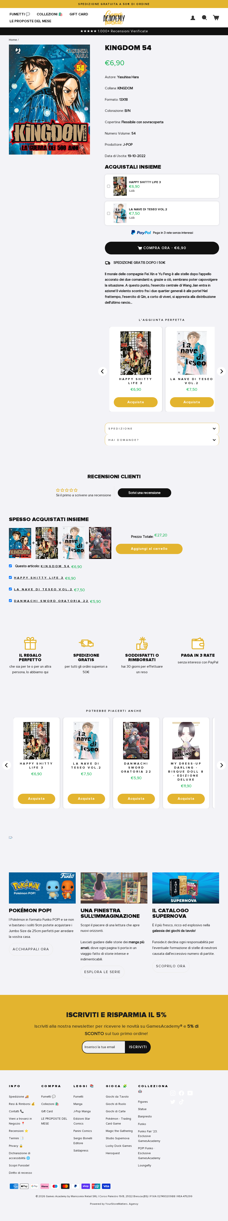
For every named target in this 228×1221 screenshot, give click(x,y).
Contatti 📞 (16, 1111)
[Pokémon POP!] (42, 888)
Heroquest (113, 1153)
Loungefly (144, 1165)
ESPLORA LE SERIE (102, 972)
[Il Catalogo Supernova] (185, 888)
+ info (131, 190)
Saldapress (80, 1150)
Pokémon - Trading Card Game (118, 1121)
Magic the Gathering (119, 1131)
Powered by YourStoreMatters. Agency (114, 1203)
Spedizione (120, 428)
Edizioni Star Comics (81, 1121)
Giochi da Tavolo (117, 1096)
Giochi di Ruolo (116, 1104)
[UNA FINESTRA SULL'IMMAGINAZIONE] (114, 888)
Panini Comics (82, 1131)
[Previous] (102, 371)
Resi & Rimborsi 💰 (22, 1104)
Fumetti (78, 1096)
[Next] (221, 371)
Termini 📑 (16, 1138)
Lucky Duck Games (119, 1145)
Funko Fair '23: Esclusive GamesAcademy (149, 1136)
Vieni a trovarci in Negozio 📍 (20, 1121)
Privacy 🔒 (16, 1145)
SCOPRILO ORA (171, 966)
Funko (142, 1124)
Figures (143, 1101)
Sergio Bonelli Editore (82, 1141)
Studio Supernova (117, 1138)
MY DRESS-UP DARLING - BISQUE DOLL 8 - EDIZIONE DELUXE (186, 771)
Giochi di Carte (116, 1111)
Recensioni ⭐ (18, 1131)
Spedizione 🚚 (19, 1096)
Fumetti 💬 (20, 14)
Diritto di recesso (20, 1172)
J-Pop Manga (82, 1111)
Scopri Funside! (19, 1165)
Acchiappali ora (31, 949)
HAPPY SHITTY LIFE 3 (135, 381)
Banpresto (145, 1116)
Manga (77, 1104)
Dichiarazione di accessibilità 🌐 (19, 1155)
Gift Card (78, 14)
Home (13, 39)
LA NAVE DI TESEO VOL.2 (191, 381)
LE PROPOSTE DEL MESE (30, 21)
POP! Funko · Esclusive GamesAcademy (149, 1153)
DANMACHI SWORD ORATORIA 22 (51, 601)
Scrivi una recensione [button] (144, 493)
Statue (142, 1109)
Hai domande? (123, 440)
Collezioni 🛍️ (50, 14)
